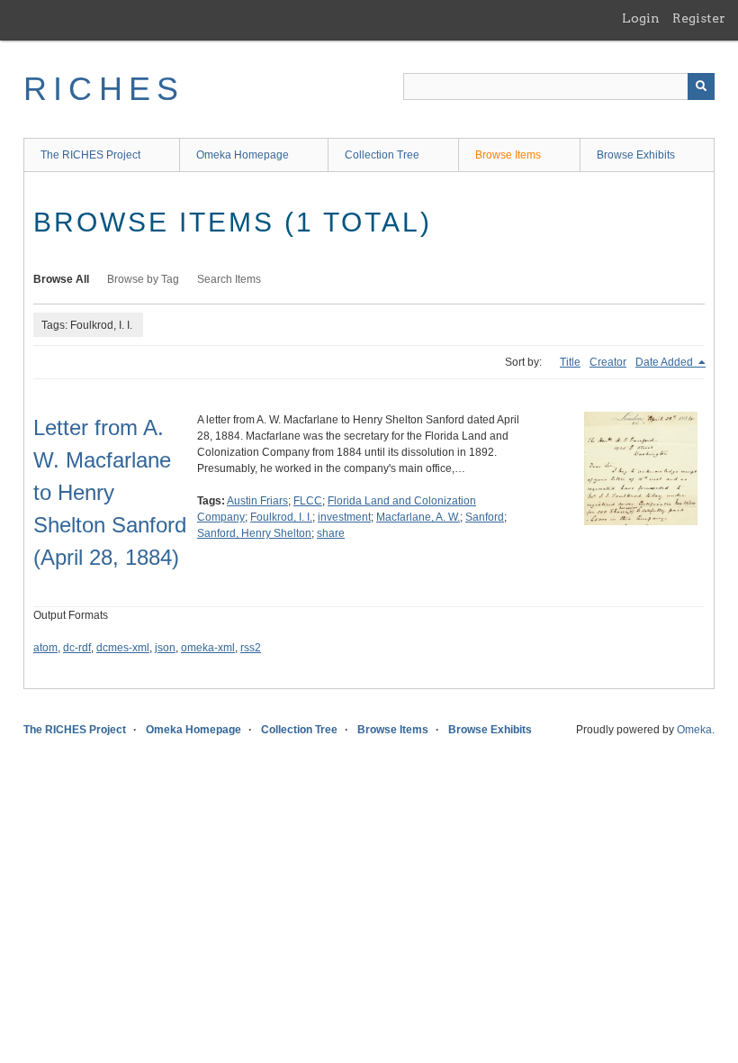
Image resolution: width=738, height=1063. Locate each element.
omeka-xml (208, 647)
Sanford (484, 517)
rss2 (250, 647)
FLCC (307, 501)
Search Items (229, 279)
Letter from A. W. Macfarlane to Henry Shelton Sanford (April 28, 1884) (109, 492)
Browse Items (508, 155)
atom (45, 647)
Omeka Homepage (242, 155)
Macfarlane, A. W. (418, 517)
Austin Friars (257, 501)
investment (344, 517)
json (165, 647)
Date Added (665, 362)
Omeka (694, 729)
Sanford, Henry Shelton (254, 533)
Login (641, 18)
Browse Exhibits (636, 155)
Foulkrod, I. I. (281, 517)
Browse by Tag (143, 279)
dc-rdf (77, 647)
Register (698, 18)
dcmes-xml (122, 647)
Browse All (61, 279)
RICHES (103, 88)
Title (570, 362)
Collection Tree (382, 155)
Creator (608, 362)
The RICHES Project (90, 155)
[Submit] (701, 86)
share (331, 533)
